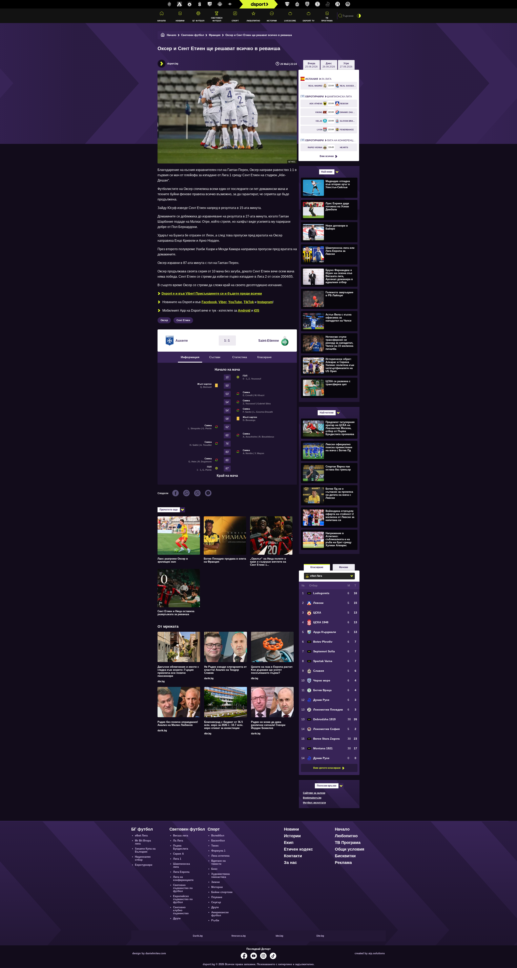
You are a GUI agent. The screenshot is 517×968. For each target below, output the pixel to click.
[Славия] (297, 4)
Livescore (290, 21)
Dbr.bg (320, 935)
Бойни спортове (221, 892)
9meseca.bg (238, 935)
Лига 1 (177, 858)
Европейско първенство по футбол (183, 899)
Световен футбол (216, 19)
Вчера (311, 65)
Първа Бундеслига (180, 847)
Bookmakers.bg (312, 797)
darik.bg (208, 678)
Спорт (235, 21)
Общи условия (349, 849)
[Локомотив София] (348, 4)
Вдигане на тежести (218, 862)
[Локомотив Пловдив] (338, 4)
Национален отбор (143, 858)
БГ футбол (198, 21)
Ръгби (215, 920)
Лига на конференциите (331, 140)
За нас (290, 862)
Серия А (178, 853)
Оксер (164, 320)
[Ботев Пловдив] (220, 4)
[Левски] (179, 4)
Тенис (215, 845)
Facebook (209, 302)
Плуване (216, 897)
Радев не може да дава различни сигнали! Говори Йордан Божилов (268, 725)
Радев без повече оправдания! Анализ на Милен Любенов (178, 723)
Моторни (217, 887)
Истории (272, 21)
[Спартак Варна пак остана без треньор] (328, 472)
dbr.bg (161, 681)
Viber (223, 302)
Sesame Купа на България (145, 850)
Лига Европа (181, 871)
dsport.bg (172, 63)
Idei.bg (279, 935)
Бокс (214, 868)
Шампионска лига (328, 96)
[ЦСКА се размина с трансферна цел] (328, 387)
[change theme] (358, 16)
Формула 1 (218, 850)
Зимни (215, 882)
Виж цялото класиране (327, 768)
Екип (288, 842)
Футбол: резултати (314, 802)
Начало (161, 21)
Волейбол (217, 835)
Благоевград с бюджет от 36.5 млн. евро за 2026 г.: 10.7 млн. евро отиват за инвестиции (223, 725)
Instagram (265, 302)
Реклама (343, 862)
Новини (180, 21)
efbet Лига (141, 835)
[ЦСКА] (190, 4)
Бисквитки (345, 856)
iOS (256, 310)
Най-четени (326, 412)
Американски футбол (220, 914)
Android (244, 310)
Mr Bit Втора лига (143, 842)
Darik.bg (198, 935)
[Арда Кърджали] (210, 4)
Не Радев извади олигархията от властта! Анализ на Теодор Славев (225, 669)
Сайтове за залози (314, 793)
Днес (329, 65)
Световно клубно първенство (181, 910)
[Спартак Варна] (287, 4)
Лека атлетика (220, 855)
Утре (346, 65)
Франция (215, 35)
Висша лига (180, 835)
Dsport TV (308, 21)
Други (177, 918)
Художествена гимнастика (220, 875)
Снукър (216, 902)
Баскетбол (218, 840)
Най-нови (326, 171)
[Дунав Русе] (328, 4)
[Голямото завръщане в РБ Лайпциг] (328, 298)
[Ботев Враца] (317, 4)
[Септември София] (230, 4)
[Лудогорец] (169, 4)
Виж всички (327, 156)
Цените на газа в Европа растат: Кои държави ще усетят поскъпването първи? (272, 669)
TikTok (249, 302)
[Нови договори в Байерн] (328, 232)
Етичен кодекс (298, 849)
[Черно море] (307, 4)
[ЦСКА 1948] (200, 4)
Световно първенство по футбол (183, 888)
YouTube (235, 302)
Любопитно (253, 21)
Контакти (293, 856)
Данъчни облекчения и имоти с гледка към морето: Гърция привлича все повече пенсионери (178, 671)
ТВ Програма (327, 19)
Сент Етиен (183, 320)
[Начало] (163, 35)
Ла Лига (318, 79)
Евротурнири (143, 864)
